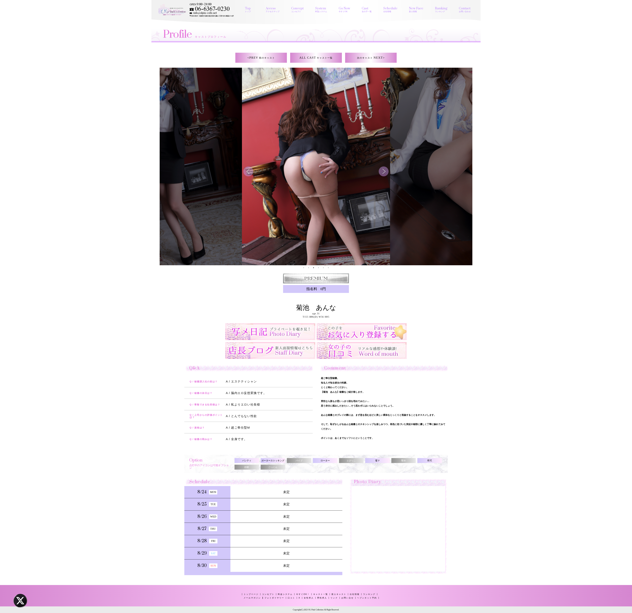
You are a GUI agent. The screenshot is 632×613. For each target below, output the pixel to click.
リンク (334, 598)
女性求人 (309, 598)
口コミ (291, 598)
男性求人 (322, 598)
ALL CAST (316, 57)
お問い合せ (347, 598)
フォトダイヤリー (274, 598)
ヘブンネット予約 (367, 598)
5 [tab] (323, 267)
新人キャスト (338, 594)
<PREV (261, 57)
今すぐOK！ (303, 594)
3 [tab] (313, 267)
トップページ (251, 594)
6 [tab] (328, 267)
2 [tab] (308, 267)
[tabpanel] (316, 166)
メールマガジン (252, 598)
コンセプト (268, 594)
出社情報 (355, 594)
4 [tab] (318, 267)
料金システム (285, 594)
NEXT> (371, 57)
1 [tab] (303, 267)
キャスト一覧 (320, 594)
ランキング (369, 594)
